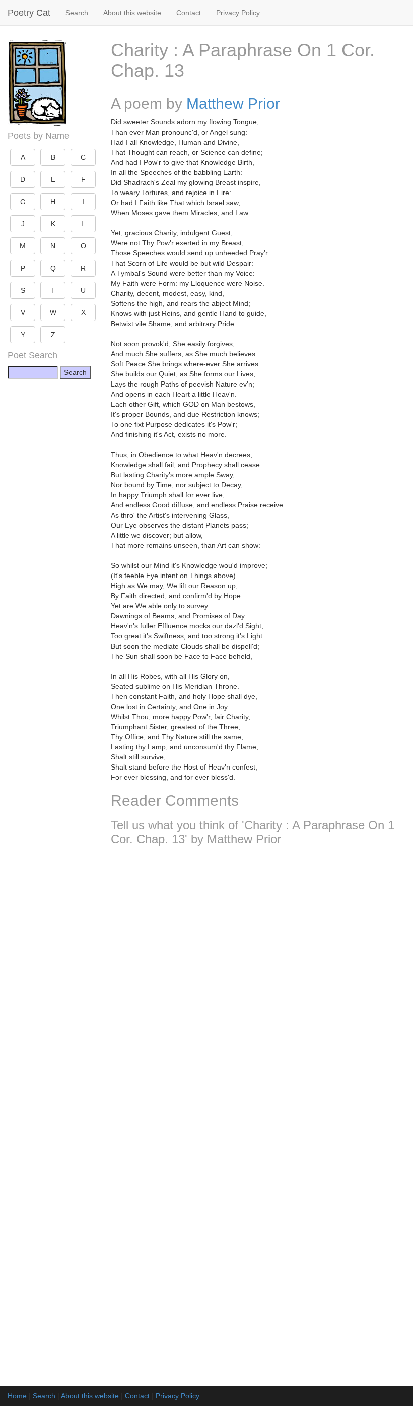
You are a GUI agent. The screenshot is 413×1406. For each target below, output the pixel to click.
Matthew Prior (233, 103)
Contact (188, 13)
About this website (132, 13)
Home (17, 1396)
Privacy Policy (238, 13)
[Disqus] (258, 987)
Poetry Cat (29, 13)
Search (76, 13)
